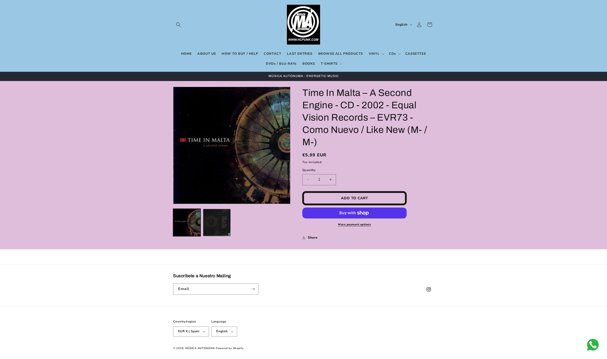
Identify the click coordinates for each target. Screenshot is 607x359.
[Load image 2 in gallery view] (216, 222)
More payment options (354, 224)
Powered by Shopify (230, 348)
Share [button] (313, 237)
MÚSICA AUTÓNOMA (200, 348)
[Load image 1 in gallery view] (187, 222)
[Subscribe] (253, 289)
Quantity (309, 170)
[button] (178, 24)
